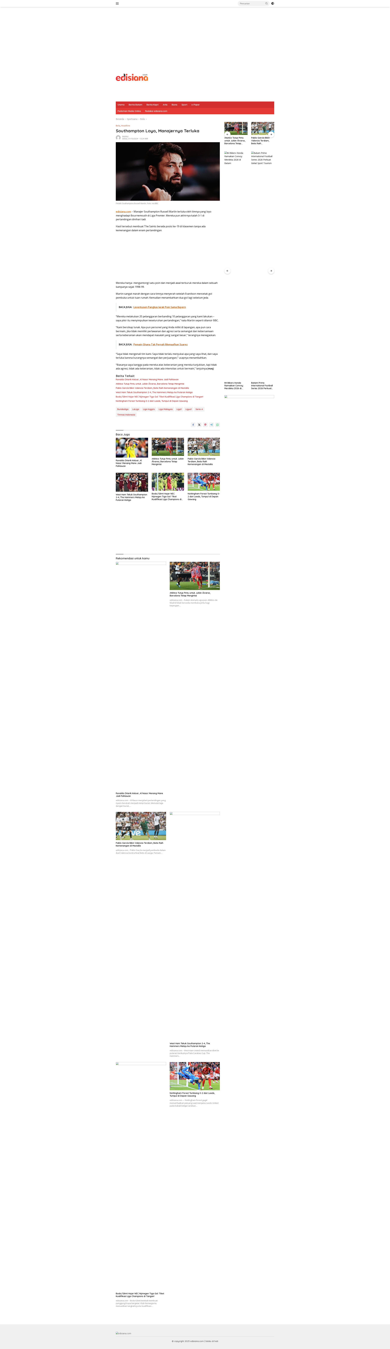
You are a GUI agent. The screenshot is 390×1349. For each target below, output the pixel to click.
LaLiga (135, 409)
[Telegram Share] (211, 424)
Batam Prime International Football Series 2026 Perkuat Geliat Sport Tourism (235, 385)
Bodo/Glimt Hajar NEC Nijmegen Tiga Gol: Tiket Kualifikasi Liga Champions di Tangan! (159, 396)
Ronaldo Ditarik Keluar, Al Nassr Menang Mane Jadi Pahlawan (147, 379)
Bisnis (174, 104)
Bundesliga (122, 409)
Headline (125, 125)
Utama (121, 104)
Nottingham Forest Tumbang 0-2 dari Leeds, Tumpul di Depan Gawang (152, 401)
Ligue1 (189, 409)
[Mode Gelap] (272, 3)
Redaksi (125, 136)
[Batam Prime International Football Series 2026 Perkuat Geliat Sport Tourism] (235, 265)
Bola (118, 125)
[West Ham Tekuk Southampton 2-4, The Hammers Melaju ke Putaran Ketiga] (132, 482)
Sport (184, 104)
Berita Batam (135, 104)
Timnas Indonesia (126, 414)
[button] (267, 3)
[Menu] (118, 3)
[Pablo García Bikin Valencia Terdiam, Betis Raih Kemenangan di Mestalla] (204, 447)
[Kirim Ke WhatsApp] (217, 424)
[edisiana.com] (132, 76)
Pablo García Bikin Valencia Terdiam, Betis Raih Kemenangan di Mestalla (152, 388)
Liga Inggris (149, 409)
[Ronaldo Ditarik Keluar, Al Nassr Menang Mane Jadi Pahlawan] (132, 448)
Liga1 (179, 409)
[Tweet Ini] (199, 424)
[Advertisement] (195, 31)
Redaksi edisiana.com (156, 111)
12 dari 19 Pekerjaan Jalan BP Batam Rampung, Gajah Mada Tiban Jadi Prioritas (261, 385)
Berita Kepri (153, 104)
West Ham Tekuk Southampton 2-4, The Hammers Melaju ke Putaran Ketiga (154, 392)
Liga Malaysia (166, 409)
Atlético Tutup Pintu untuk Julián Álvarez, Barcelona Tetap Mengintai (150, 383)
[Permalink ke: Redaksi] (118, 137)
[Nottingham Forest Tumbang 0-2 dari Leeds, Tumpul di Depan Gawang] (204, 482)
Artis (165, 104)
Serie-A (199, 409)
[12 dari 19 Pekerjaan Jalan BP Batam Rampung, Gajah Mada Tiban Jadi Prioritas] (262, 265)
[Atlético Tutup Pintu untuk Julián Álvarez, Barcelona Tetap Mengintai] (168, 447)
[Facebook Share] (193, 424)
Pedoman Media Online (129, 111)
